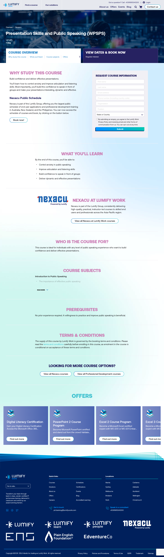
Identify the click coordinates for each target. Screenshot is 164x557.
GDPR (129, 553)
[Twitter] (17, 510)
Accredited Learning (83, 500)
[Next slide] (80, 57)
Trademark (139, 553)
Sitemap (151, 553)
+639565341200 (132, 2)
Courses (9, 27)
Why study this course (17, 57)
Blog (129, 6)
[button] (43, 55)
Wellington (136, 496)
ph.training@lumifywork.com (65, 510)
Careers (52, 500)
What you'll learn (36, 57)
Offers (113, 6)
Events (121, 6)
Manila (108, 483)
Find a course (31, 5)
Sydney (108, 487)
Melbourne (109, 491)
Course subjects (52, 57)
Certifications (80, 487)
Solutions (52, 487)
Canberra (136, 483)
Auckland (136, 491)
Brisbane (109, 496)
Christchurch (137, 500)
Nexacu (18, 27)
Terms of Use (118, 553)
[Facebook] (12, 510)
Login (148, 2)
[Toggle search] (136, 7)
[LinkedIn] (7, 510)
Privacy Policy (83, 553)
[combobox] (7, 486)
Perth (107, 500)
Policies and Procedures (100, 553)
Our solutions (51, 5)
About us (103, 6)
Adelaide (136, 487)
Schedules (80, 483)
